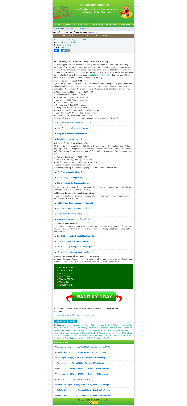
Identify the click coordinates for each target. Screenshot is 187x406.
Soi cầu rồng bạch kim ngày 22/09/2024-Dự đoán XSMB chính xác (84, 395)
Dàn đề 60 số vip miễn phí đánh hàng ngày (74, 247)
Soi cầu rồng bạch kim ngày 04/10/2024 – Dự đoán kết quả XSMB (83, 352)
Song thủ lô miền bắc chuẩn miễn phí (72, 134)
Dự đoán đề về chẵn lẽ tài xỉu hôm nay (72, 241)
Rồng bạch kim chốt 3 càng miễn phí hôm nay (71, 333)
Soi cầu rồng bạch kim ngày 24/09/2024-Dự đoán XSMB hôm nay (83, 390)
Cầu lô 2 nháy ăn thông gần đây (70, 178)
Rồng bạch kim (109, 330)
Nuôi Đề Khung (112, 25)
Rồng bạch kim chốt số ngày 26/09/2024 (73, 379)
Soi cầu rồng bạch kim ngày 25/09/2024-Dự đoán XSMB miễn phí (83, 385)
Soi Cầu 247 (83, 25)
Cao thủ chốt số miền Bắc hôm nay (73, 328)
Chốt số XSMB (93, 328)
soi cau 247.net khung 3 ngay (68, 338)
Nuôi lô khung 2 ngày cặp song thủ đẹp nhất (75, 203)
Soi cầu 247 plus (81, 335)
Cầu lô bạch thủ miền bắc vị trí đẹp (71, 172)
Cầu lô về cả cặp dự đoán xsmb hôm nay (73, 183)
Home (57, 25)
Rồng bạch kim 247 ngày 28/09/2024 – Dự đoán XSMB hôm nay (83, 368)
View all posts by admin (63, 315)
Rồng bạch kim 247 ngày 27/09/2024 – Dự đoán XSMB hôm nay (83, 374)
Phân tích (66, 36)
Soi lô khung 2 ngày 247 (100, 338)
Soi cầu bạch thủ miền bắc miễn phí (71, 139)
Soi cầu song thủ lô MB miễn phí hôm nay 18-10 (70, 40)
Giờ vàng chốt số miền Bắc (110, 328)
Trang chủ (58, 36)
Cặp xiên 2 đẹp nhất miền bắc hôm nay (73, 128)
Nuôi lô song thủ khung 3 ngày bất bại (72, 214)
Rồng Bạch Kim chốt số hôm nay (102, 333)
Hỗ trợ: (57, 45)
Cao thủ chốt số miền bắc (66, 321)
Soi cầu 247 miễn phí (72, 42)
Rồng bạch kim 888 (123, 330)
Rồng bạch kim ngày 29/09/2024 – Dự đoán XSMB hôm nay (81, 363)
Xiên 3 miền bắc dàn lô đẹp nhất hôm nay (74, 123)
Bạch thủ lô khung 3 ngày (115, 325)
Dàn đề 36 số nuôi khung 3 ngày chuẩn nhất (75, 252)
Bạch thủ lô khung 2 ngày (94, 325)
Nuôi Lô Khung (97, 25)
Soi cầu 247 (65, 47)
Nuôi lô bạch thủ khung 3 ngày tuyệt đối (73, 219)
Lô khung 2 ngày (83, 330)
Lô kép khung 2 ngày (68, 330)
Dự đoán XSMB (69, 25)
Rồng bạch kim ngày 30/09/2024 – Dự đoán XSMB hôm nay (81, 358)
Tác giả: (57, 47)
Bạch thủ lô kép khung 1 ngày (73, 325)
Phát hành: (58, 42)
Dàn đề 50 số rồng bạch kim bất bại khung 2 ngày (77, 236)
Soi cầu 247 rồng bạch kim (83, 315)
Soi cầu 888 (85, 338)
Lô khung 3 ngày (96, 330)
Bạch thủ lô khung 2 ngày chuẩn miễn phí (74, 208)
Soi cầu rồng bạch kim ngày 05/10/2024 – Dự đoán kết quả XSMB (83, 347)
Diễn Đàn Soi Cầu (128, 25)
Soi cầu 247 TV (116, 335)
